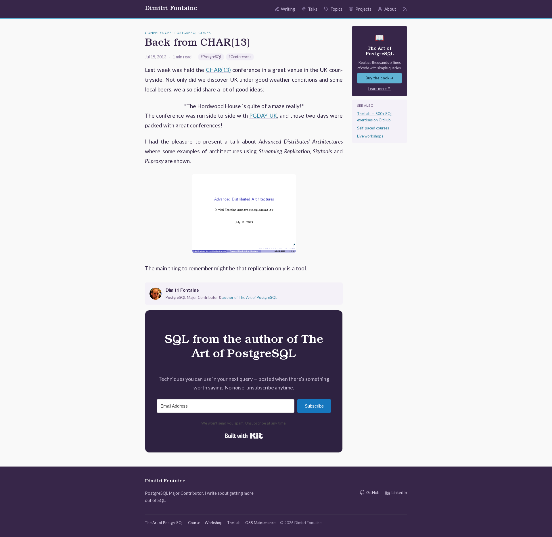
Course (194, 522)
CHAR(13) (218, 69)
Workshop (214, 522)
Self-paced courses (373, 128)
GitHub (372, 492)
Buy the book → (379, 78)
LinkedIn (399, 492)
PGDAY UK (263, 115)
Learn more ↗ (379, 89)
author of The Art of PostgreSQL (249, 297)
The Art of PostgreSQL (164, 522)
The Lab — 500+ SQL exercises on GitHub (374, 116)
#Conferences (240, 57)
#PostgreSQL (211, 57)
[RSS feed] (404, 9)
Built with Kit (244, 436)
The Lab (234, 522)
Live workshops (370, 136)
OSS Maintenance (260, 522)
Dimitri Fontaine (171, 9)
